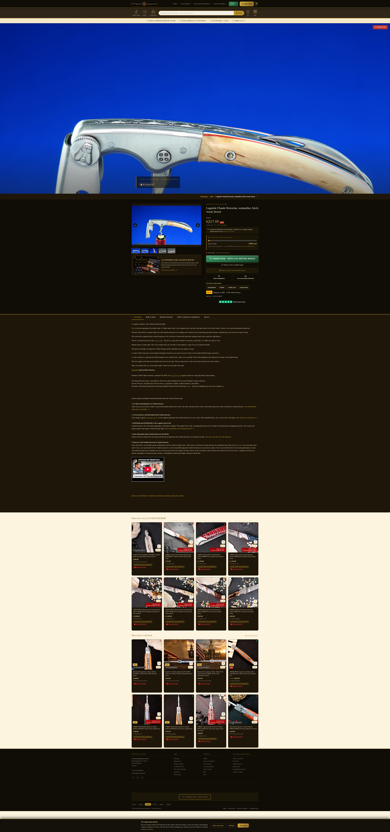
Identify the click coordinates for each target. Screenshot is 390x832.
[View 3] (154, 250)
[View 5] (171, 250)
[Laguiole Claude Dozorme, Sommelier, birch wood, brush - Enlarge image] (166, 225)
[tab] (138, 317)
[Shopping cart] (256, 4)
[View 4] (162, 250)
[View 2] (145, 250)
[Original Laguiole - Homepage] (144, 4)
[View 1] (136, 250)
